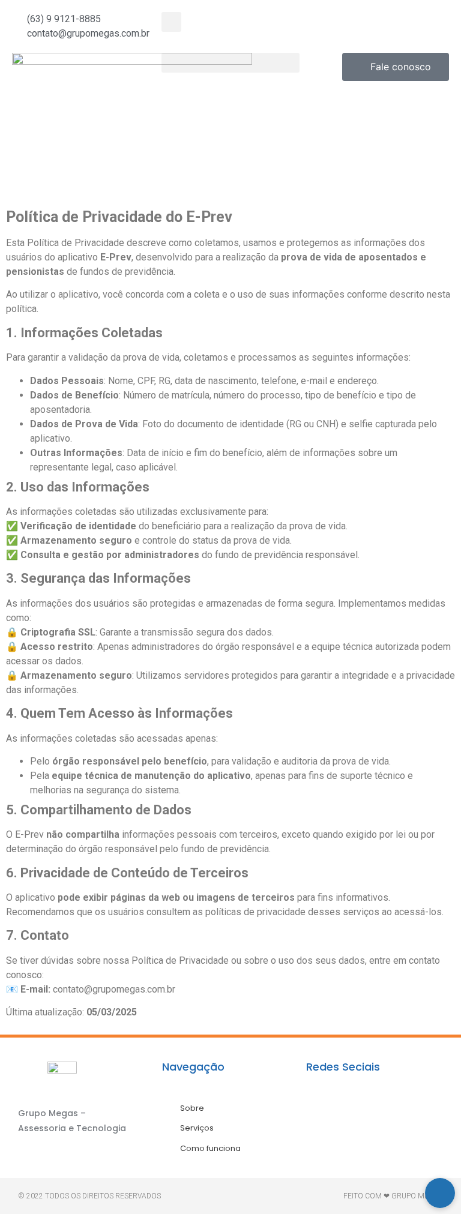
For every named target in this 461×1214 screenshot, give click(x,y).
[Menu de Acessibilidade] (440, 1193)
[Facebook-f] (321, 1117)
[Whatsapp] (393, 1117)
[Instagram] (357, 1117)
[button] (171, 22)
